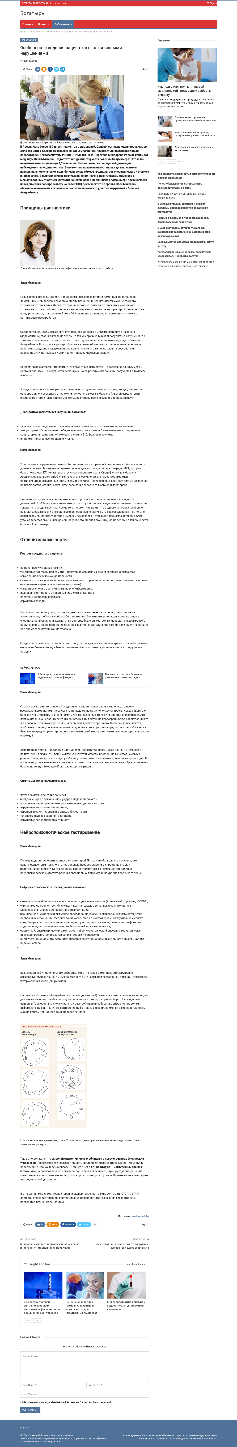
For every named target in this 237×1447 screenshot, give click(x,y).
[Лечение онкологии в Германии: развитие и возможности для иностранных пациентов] (95, 678)
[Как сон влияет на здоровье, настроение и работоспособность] (165, 136)
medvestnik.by (140, 1216)
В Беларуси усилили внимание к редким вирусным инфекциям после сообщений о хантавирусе (183, 208)
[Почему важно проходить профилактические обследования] (165, 121)
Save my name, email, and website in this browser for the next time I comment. (67, 1402)
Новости (43, 24)
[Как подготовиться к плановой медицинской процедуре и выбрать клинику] (187, 65)
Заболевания (63, 24)
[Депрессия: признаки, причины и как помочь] (165, 151)
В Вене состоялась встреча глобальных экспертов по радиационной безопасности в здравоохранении (184, 232)
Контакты (60, 3)
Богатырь (32, 13)
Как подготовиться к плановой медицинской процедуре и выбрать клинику (184, 91)
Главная (27, 24)
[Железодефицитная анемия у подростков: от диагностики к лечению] (126, 1285)
